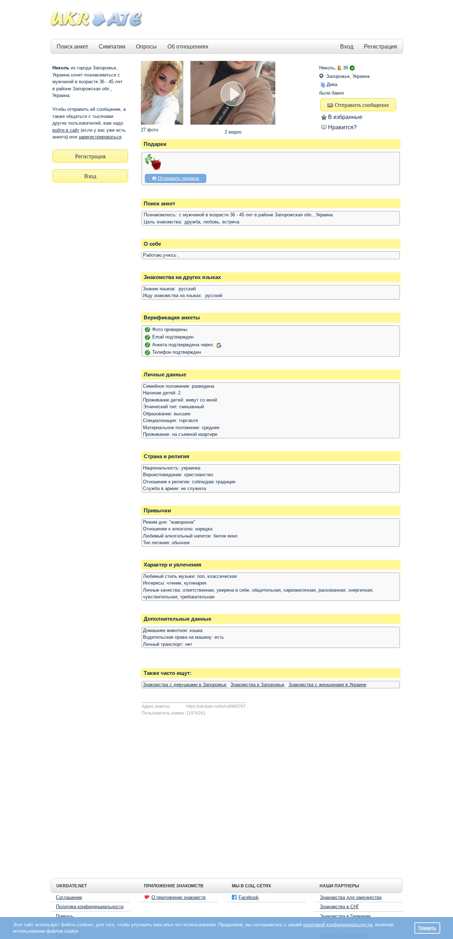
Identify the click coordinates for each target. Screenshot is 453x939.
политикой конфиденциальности (337, 924)
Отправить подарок (177, 178)
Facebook (249, 897)
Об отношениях (187, 47)
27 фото (149, 129)
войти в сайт (65, 130)
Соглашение (69, 897)
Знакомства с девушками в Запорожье (184, 684)
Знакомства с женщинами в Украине (327, 684)
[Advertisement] (273, 20)
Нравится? (342, 127)
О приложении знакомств (178, 897)
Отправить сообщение (362, 104)
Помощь (65, 916)
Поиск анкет (72, 47)
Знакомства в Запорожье (257, 684)
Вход (346, 47)
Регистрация (380, 47)
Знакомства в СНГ (339, 906)
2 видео (233, 132)
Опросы (146, 47)
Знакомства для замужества (351, 897)
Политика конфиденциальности (90, 906)
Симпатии (112, 47)
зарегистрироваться (100, 137)
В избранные (345, 117)
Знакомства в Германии (345, 916)
